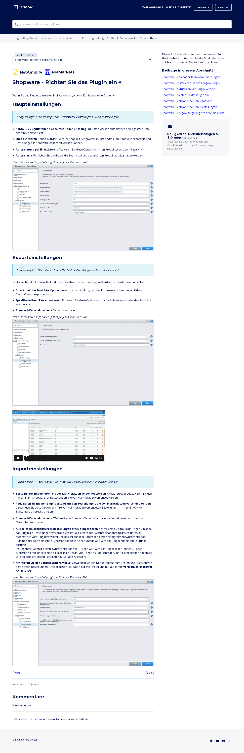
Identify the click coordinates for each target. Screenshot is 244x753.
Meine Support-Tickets (178, 7)
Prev (16, 672)
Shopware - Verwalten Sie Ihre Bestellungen (189, 107)
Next (150, 672)
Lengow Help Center (25, 38)
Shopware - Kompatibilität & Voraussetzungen (191, 77)
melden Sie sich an (30, 719)
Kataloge (47, 38)
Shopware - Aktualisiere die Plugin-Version (188, 89)
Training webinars (152, 7)
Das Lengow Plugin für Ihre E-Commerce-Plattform (114, 38)
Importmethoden (67, 38)
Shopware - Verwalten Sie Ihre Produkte (187, 101)
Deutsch (201, 7)
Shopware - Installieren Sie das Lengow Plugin (191, 83)
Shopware (156, 38)
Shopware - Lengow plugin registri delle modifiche (193, 113)
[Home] (23, 7)
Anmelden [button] (223, 7)
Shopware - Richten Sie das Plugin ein (185, 95)
